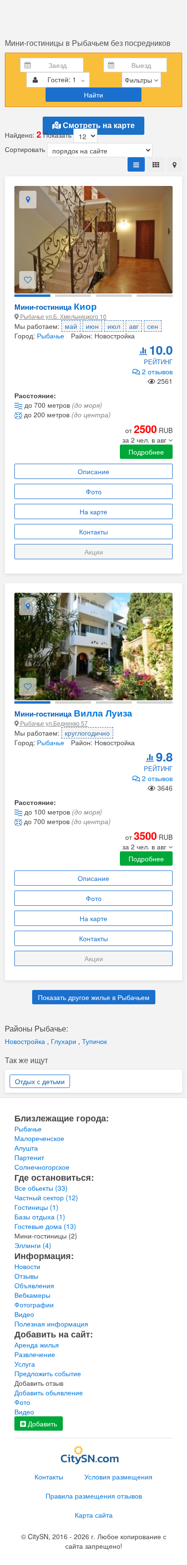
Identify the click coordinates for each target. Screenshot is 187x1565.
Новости (27, 1266)
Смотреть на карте (98, 125)
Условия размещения (118, 1476)
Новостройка (26, 1041)
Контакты (93, 531)
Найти (93, 94)
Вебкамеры (32, 1295)
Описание (93, 471)
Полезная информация (51, 1323)
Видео (24, 1314)
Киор (55, 306)
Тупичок (94, 1041)
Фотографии (34, 1304)
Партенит (29, 1157)
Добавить (41, 1423)
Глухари (64, 1041)
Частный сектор (46, 1197)
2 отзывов (156, 371)
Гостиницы (36, 1207)
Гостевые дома (45, 1226)
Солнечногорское (42, 1167)
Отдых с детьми (40, 1081)
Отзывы (26, 1276)
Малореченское (39, 1138)
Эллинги (32, 1245)
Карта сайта (94, 1515)
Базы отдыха (39, 1216)
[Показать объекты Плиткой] (156, 164)
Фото (94, 491)
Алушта (26, 1147)
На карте (93, 511)
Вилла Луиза (73, 712)
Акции (93, 551)
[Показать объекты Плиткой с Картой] (174, 164)
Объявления (34, 1285)
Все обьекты (41, 1188)
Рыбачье (50, 335)
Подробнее (146, 451)
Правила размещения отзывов (94, 1495)
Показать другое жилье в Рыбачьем (94, 997)
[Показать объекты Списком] (136, 164)
